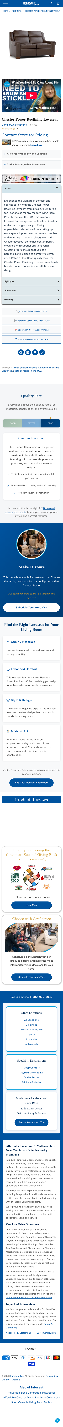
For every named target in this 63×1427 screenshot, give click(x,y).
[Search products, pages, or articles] (51, 3)
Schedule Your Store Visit (31, 607)
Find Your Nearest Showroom (31, 782)
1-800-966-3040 (41, 997)
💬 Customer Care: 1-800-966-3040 (31, 320)
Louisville (31, 1039)
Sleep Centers (31, 1067)
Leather (17, 370)
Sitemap (15, 1379)
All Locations (31, 1019)
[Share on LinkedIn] (28, 352)
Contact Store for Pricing (25, 135)
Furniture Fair (17, 1376)
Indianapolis (31, 1044)
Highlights (9, 281)
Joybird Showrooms (31, 1072)
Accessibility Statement (18, 1332)
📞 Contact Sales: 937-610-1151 (31, 311)
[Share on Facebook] (21, 352)
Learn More (31, 905)
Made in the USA (32, 370)
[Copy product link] (42, 352)
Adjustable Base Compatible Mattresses (31, 1392)
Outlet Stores (31, 1077)
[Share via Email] (35, 352)
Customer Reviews (46, 1332)
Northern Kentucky (31, 1029)
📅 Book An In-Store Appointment (31, 329)
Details (7, 188)
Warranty (8, 299)
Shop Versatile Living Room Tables (31, 1402)
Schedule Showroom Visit (31, 977)
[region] (31, 45)
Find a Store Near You (31, 1122)
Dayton (31, 1034)
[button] (31, 154)
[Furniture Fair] (31, 3)
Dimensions (10, 290)
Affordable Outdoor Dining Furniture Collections (31, 1397)
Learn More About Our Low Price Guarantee (29, 1297)
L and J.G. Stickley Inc (14, 124)
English (29, 1349)
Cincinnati (31, 1024)
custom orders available (34, 367)
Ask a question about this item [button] (33, 339)
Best (16, 367)
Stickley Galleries (31, 1082)
